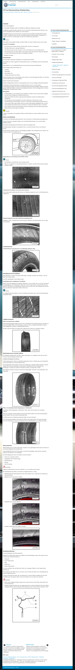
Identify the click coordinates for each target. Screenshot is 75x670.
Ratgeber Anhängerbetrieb (57, 62)
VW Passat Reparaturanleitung (8, 12)
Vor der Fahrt (55, 35)
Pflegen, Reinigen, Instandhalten (59, 41)
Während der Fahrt (56, 38)
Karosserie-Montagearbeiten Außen (59, 85)
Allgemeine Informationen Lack (58, 91)
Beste (29, 1)
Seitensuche (43, 1)
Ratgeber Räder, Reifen (57, 59)
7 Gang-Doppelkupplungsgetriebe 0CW (60, 96)
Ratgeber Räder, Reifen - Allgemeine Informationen (24, 12)
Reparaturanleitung (22, 1)
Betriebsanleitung (12, 1)
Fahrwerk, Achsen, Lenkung (58, 54)
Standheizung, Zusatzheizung (58, 83)
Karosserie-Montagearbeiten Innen (59, 88)
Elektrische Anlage (56, 69)
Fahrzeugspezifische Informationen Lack (60, 94)
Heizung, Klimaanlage (56, 77)
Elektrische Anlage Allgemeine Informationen (61, 74)
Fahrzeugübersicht (56, 33)
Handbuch (5, 1)
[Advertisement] (26, 18)
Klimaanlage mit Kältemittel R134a (59, 80)
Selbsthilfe (54, 44)
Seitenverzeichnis (35, 1)
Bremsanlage (55, 56)
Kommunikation (55, 72)
